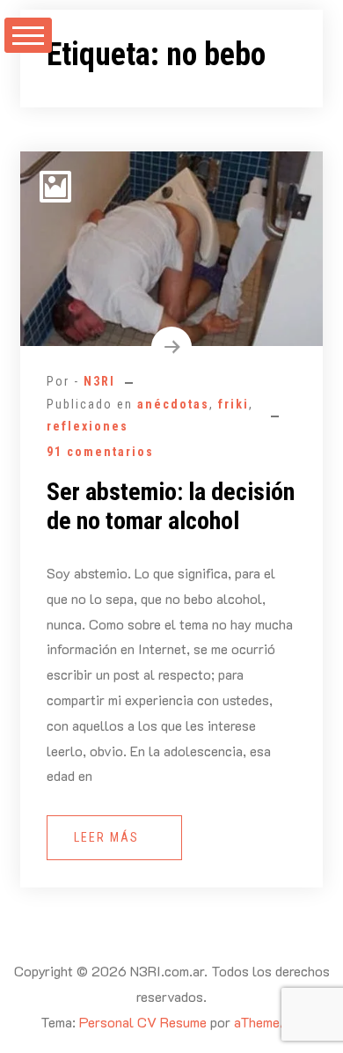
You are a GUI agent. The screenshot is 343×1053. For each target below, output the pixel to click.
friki (233, 404)
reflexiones (87, 426)
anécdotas (173, 404)
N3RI (99, 381)
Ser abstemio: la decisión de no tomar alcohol (171, 506)
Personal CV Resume (143, 1021)
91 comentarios (100, 452)
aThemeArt (267, 1021)
